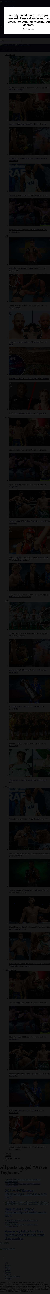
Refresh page (28, 29)
